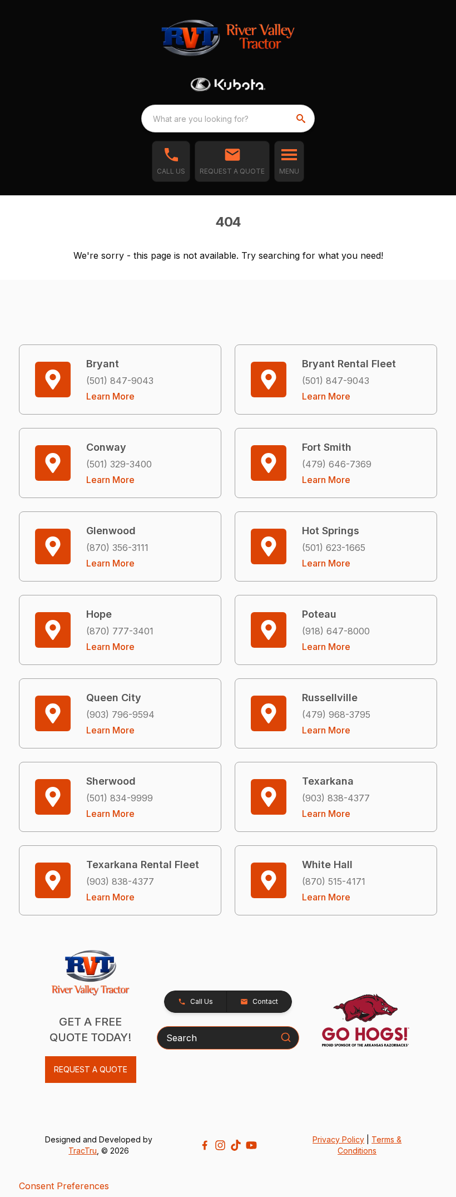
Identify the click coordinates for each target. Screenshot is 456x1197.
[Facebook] (204, 1145)
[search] (302, 118)
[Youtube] (251, 1145)
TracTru (82, 1150)
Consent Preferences (64, 1185)
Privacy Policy (338, 1139)
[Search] (286, 1037)
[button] (171, 161)
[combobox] (228, 118)
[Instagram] (220, 1145)
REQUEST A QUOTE (90, 1069)
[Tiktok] (235, 1145)
